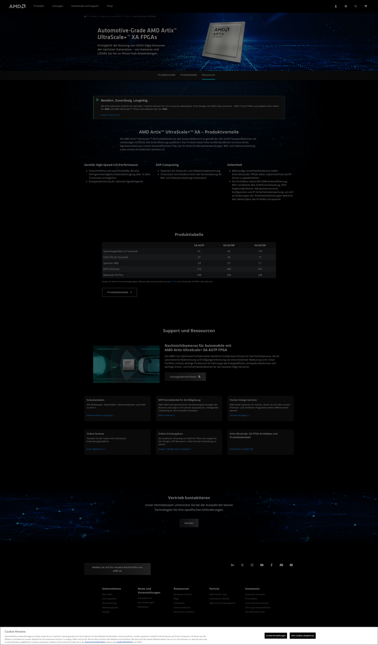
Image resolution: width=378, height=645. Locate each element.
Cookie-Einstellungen (276, 635)
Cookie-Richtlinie (124, 642)
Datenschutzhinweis (95, 642)
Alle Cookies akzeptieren (302, 635)
